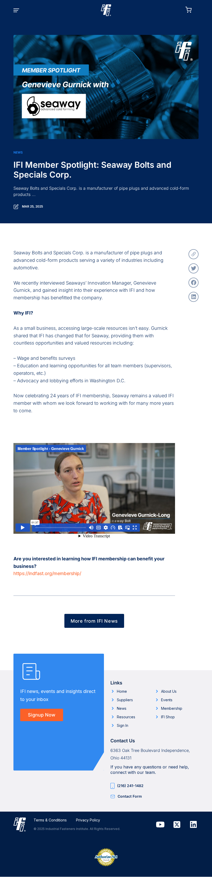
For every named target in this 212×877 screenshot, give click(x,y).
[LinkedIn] (193, 297)
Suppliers (125, 700)
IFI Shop (168, 717)
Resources (126, 717)
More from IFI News (94, 621)
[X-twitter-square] (177, 824)
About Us (169, 691)
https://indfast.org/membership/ (47, 573)
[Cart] (192, 10)
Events (166, 700)
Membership (171, 708)
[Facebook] (193, 283)
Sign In (122, 725)
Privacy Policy (88, 820)
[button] (19, 10)
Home (122, 691)
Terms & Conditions (50, 820)
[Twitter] (193, 268)
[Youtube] (160, 824)
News (18, 152)
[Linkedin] (193, 824)
